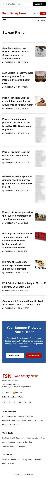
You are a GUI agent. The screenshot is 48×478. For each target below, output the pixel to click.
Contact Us (15, 459)
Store (4, 464)
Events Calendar (8, 442)
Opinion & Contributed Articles (14, 420)
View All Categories (9, 425)
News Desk (10, 290)
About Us (5, 459)
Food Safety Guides (25, 416)
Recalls (40, 420)
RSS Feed (22, 446)
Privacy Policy (27, 459)
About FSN (34, 355)
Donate (11, 464)
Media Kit (37, 459)
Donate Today (15, 355)
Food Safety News (26, 475)
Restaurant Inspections (36, 438)
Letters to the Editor (24, 442)
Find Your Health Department (13, 438)
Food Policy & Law (9, 416)
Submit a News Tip (9, 446)
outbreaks (32, 420)
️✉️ (5, 393)
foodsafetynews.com (10, 381)
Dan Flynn (10, 62)
